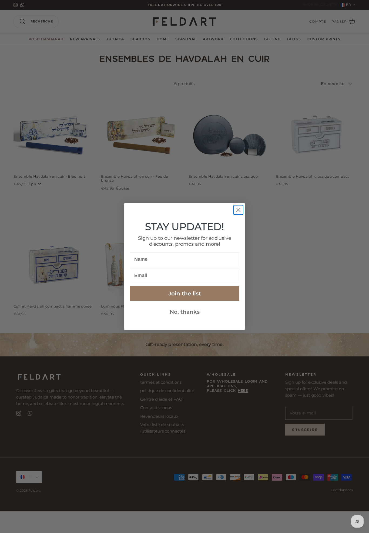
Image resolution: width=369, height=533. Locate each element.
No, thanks (185, 312)
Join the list (184, 293)
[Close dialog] (238, 210)
